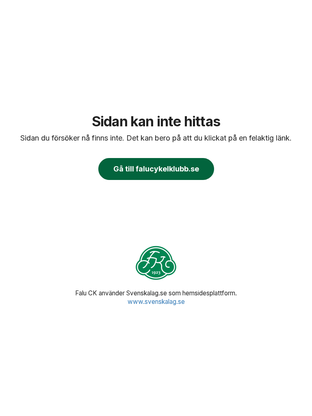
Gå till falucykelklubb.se (156, 169)
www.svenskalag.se (156, 302)
